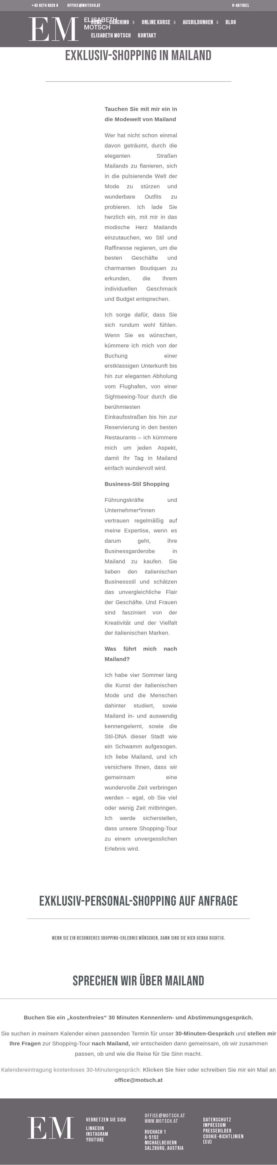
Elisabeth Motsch (111, 36)
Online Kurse (156, 23)
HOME (96, 23)
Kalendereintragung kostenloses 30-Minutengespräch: (94, 1070)
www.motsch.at (161, 1121)
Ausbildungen (198, 23)
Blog (231, 23)
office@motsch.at (165, 1116)
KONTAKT (147, 36)
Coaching (119, 23)
